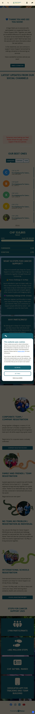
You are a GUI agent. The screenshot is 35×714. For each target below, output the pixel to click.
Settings (17, 373)
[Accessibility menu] (33, 712)
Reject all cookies (17, 377)
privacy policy (21, 351)
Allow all (17, 367)
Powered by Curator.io (26, 146)
